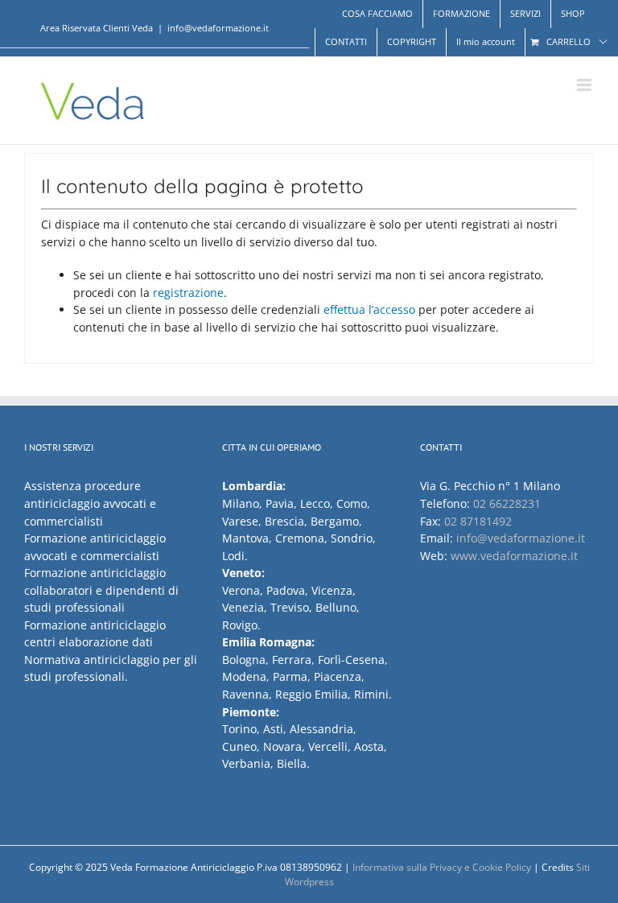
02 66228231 (507, 503)
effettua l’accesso (369, 309)
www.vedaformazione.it (514, 555)
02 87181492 (478, 521)
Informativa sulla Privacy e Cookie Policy (441, 867)
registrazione (188, 292)
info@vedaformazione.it (218, 28)
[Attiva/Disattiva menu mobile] (585, 84)
